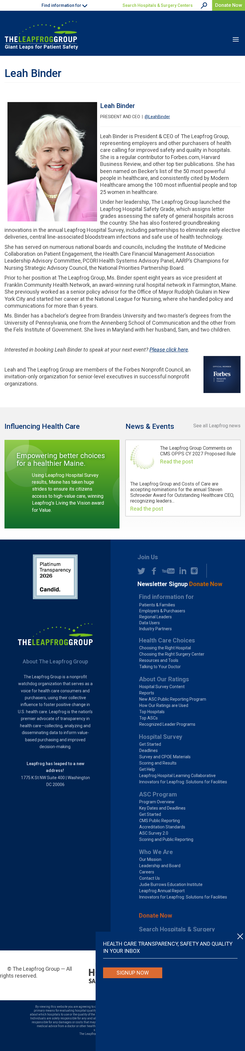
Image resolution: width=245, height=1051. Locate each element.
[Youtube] (166, 571)
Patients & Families (157, 604)
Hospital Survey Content (162, 686)
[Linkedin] (181, 571)
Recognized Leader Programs (167, 724)
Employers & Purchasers (162, 610)
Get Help (147, 769)
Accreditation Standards (162, 827)
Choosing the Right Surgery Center (171, 654)
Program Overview (156, 801)
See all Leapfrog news (217, 426)
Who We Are (156, 852)
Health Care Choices (167, 640)
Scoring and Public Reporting (166, 839)
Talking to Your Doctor (160, 666)
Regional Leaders (155, 616)
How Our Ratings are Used (163, 705)
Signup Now (133, 973)
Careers (146, 872)
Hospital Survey (160, 736)
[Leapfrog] (41, 35)
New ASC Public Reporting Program (172, 699)
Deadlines (148, 750)
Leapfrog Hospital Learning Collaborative (177, 775)
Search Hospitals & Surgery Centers (157, 5)
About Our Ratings (164, 679)
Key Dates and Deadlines (162, 808)
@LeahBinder (157, 116)
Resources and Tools (158, 660)
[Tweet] (141, 571)
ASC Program (158, 794)
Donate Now (228, 5)
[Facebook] (152, 571)
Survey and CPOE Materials (165, 756)
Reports (146, 693)
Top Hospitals (152, 711)
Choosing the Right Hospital (165, 647)
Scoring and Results (158, 763)
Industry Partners (155, 628)
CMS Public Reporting (159, 820)
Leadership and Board (159, 865)
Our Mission (150, 859)
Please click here (168, 349)
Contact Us (149, 878)
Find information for (166, 596)
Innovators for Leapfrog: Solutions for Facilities (183, 781)
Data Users (149, 622)
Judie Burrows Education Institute (171, 884)
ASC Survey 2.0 (153, 833)
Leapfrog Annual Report (162, 890)
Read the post (176, 461)
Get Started (150, 744)
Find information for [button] (62, 5)
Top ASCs (148, 718)
